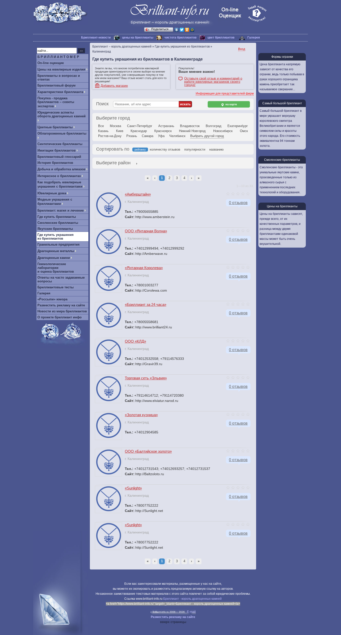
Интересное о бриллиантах (59, 176)
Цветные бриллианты (55, 127)
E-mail (191, 611)
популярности (194, 149)
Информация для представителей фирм (225, 93)
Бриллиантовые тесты (55, 287)
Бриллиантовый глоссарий (59, 157)
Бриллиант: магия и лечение (60, 210)
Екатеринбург (237, 126)
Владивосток (190, 126)
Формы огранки (282, 57)
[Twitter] (181, 30)
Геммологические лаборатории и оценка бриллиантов (55, 267)
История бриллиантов (55, 163)
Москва (115, 126)
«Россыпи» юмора (52, 299)
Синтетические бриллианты (59, 144)
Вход (241, 49)
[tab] (113, 163)
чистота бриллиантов (180, 37)
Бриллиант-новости (96, 37)
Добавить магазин (114, 86)
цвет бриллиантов (220, 37)
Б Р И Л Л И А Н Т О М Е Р (58, 57)
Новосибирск (223, 131)
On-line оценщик (50, 63)
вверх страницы (173, 622)
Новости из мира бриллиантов (62, 311)
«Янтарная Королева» (144, 268)
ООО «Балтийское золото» (148, 451)
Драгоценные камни (53, 258)
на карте (231, 104)
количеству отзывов (165, 149)
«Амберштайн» (138, 194)
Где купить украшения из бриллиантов (55, 236)
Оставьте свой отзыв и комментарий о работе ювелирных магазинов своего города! (213, 79)
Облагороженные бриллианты (61, 133)
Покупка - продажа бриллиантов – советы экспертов (55, 102)
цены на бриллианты (137, 37)
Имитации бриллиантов (56, 150)
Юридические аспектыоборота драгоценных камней (61, 114)
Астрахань (166, 126)
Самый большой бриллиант (282, 103)
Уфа (161, 136)
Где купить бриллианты (56, 217)
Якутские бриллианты (55, 229)
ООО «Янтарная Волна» (146, 231)
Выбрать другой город (207, 136)
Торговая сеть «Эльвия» (146, 378)
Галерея (253, 37)
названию (216, 149)
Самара (147, 136)
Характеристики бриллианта (60, 92)
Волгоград (213, 126)
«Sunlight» (133, 488)
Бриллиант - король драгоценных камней (192, 598)
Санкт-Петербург (139, 126)
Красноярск (163, 131)
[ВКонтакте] (176, 30)
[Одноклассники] (187, 30)
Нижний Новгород (192, 131)
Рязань (131, 136)
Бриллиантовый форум (56, 85)
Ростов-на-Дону (110, 136)
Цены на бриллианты (282, 206)
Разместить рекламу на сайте (61, 305)
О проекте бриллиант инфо (59, 317)
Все (101, 126)
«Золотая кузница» (141, 415)
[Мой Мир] (192, 30)
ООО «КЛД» (135, 341)
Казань (103, 131)
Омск (244, 131)
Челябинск (177, 136)
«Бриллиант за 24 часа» (145, 304)
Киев (119, 131)
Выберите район (113, 162)
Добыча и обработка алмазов (61, 169)
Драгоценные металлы (55, 251)
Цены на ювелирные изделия (61, 69)
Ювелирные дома (51, 193)
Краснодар (139, 131)
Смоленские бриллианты (57, 223)
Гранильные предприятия (58, 244)
